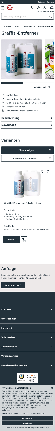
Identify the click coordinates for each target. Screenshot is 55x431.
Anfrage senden (12, 285)
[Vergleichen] (32, 8)
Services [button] (50, 2)
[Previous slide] (3, 26)
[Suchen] (50, 16)
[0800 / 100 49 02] (2, 2)
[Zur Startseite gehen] (18, 7)
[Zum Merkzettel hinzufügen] (47, 171)
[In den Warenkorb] (24, 239)
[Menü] (3, 8)
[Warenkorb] (51, 8)
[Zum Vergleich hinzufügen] (42, 171)
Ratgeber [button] (42, 2)
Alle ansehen (40, 87)
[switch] (31, 380)
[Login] (45, 8)
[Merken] (38, 8)
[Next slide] (52, 62)
